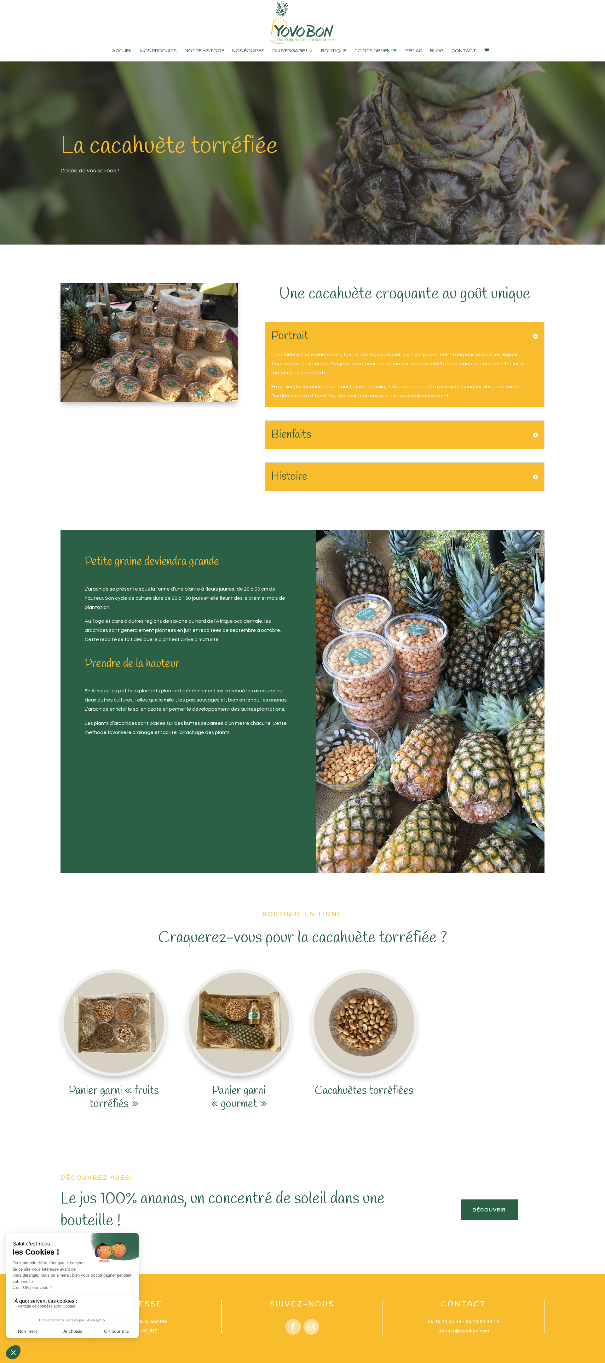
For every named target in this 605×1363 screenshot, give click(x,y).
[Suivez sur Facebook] (293, 1327)
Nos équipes (248, 51)
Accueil (122, 51)
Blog (437, 51)
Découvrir (489, 1209)
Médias (413, 51)
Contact (464, 51)
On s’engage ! (289, 51)
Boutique (334, 51)
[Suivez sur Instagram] (311, 1327)
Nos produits (158, 51)
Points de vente (375, 51)
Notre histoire (204, 51)
